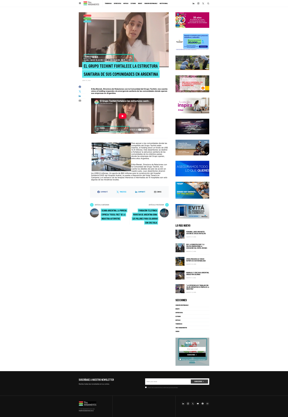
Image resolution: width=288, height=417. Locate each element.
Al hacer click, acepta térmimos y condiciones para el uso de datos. (193, 360)
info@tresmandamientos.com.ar (86, 410)
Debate (178, 309)
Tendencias (179, 324)
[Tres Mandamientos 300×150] (192, 41)
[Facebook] (202, 403)
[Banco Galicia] (192, 62)
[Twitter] (203, 3)
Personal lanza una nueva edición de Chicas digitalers (196, 232)
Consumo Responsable (182, 305)
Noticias (178, 320)
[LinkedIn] (193, 3)
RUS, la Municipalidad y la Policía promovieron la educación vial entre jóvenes (196, 246)
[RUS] (192, 168)
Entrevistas (87, 58)
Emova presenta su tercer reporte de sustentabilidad (196, 260)
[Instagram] (198, 3)
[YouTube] (198, 403)
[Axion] (192, 126)
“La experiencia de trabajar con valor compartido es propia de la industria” (197, 287)
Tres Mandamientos (181, 328)
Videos (177, 331)
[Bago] (192, 105)
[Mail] (207, 403)
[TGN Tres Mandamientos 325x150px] (192, 147)
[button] (80, 3)
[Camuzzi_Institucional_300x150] (192, 190)
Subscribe (191, 355)
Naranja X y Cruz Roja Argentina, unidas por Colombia (197, 273)
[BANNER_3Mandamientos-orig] (192, 20)
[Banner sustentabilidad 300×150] (192, 84)
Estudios (178, 316)
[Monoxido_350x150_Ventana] (192, 211)
